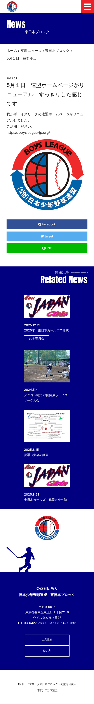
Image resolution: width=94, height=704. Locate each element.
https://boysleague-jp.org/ (28, 132)
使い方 (47, 650)
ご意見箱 (47, 639)
